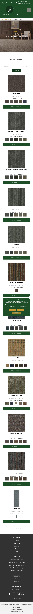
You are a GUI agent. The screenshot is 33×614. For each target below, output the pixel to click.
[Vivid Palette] (25, 403)
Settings (16, 312)
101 (16, 529)
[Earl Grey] (21, 328)
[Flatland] (25, 101)
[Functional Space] (20, 478)
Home (3, 19)
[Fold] (16, 214)
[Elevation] (16, 101)
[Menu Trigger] (29, 10)
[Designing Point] (16, 460)
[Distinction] (25, 139)
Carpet (11, 19)
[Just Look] (25, 441)
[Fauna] (20, 101)
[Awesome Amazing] (20, 403)
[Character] (11, 139)
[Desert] (11, 101)
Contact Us (18, 589)
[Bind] (16, 196)
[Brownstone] (16, 328)
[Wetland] (16, 498)
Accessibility (16, 607)
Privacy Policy (14, 611)
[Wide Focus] (11, 441)
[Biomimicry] (16, 121)
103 (21, 529)
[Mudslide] (16, 272)
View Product (16, 107)
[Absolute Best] (20, 441)
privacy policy (17, 304)
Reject (21, 310)
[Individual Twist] (16, 478)
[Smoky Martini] (21, 365)
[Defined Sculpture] (11, 478)
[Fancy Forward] (16, 423)
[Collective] (16, 139)
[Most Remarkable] (11, 403)
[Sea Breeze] (12, 365)
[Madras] (16, 347)
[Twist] (25, 214)
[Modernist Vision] (16, 403)
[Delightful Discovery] (16, 385)
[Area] (16, 83)
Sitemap (21, 611)
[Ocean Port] (12, 328)
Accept (12, 310)
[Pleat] (20, 214)
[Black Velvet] (25, 365)
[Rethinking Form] (25, 478)
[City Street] (25, 328)
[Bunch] (11, 214)
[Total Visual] (16, 441)
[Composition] (20, 139)
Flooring (7, 19)
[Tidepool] (8, 328)
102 (19, 529)
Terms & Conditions (16, 609)
